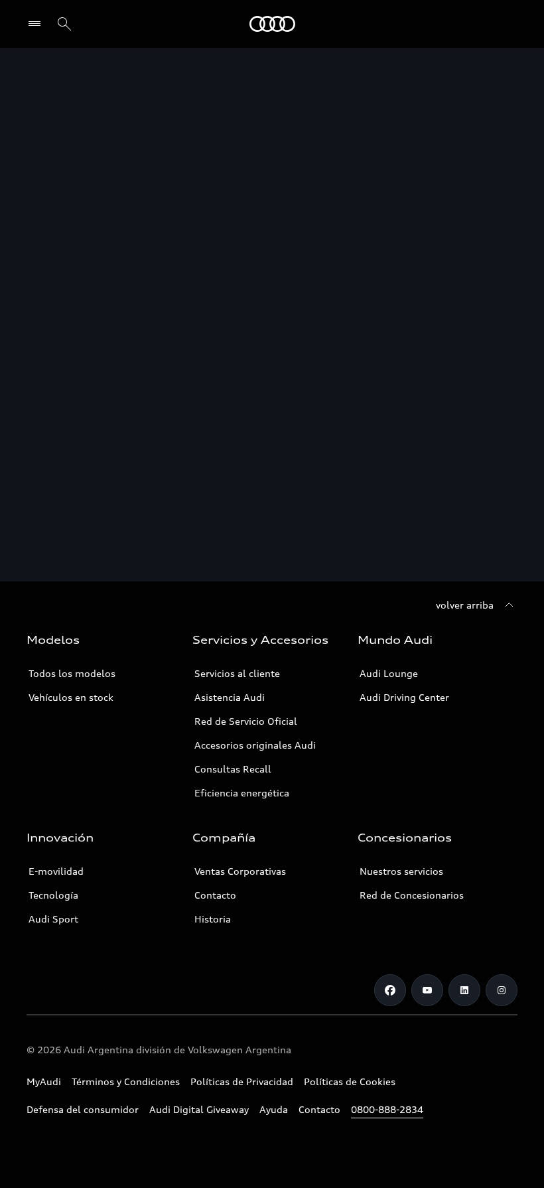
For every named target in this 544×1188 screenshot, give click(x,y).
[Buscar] (64, 24)
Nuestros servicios (401, 871)
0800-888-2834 (387, 1109)
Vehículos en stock (71, 697)
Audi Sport (53, 919)
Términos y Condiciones (126, 1081)
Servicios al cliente (237, 673)
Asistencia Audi (229, 697)
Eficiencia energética (241, 792)
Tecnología (53, 895)
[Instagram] (501, 990)
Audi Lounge (389, 673)
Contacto (215, 895)
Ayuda (273, 1109)
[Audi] (272, 24)
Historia (212, 919)
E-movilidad (56, 871)
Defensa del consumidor (83, 1109)
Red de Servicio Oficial (245, 721)
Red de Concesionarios (412, 895)
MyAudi (44, 1081)
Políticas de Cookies (349, 1081)
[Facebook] (390, 990)
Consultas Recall (232, 769)
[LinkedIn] (464, 990)
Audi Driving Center (404, 697)
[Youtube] (427, 990)
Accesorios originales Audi (255, 745)
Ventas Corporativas (240, 871)
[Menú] (37, 24)
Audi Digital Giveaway (199, 1109)
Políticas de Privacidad (241, 1081)
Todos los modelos (72, 673)
